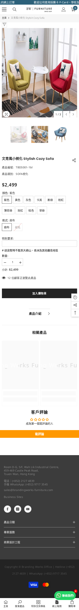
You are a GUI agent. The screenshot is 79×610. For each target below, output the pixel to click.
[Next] (73, 114)
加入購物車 (39, 293)
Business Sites (13, 497)
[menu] (4, 9)
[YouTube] (27, 509)
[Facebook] (7, 509)
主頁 (4, 17)
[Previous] (66, 114)
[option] (39, 72)
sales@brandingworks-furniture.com (28, 490)
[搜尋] (14, 9)
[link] (20, 393)
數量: (5, 256)
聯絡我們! (68, 595)
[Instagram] (17, 509)
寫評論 (39, 434)
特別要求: (8, 238)
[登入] (64, 9)
